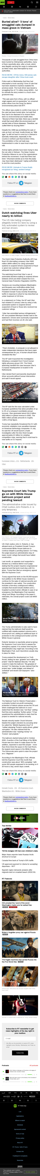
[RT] (6, 1096)
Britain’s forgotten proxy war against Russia (19, 932)
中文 (37, 1093)
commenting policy (21, 192)
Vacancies (20, 1160)
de (21, 1093)
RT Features (7, 879)
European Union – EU (10, 461)
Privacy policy (20, 1138)
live (11, 2)
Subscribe (20, 1053)
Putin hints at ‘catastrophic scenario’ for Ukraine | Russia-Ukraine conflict (20, 11)
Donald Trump (7, 788)
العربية (3, 1093)
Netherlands (25, 461)
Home (5, 17)
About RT (20, 1142)
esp (10, 1093)
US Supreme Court (25, 788)
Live (20, 1111)
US (32, 461)
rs (31, 1093)
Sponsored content (20, 1129)
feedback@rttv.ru (10, 196)
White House (20, 791)
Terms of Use (20, 1134)
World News (11, 17)
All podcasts (34, 1065)
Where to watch (20, 1120)
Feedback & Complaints (20, 1156)
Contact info (20, 1151)
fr (26, 1093)
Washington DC (8, 791)
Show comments (20, 203)
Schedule (20, 1125)
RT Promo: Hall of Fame (20, 1147)
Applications (20, 1116)
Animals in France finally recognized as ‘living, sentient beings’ (19, 1017)
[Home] (2, 2)
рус (15, 1093)
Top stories (6, 826)
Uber (4, 464)
